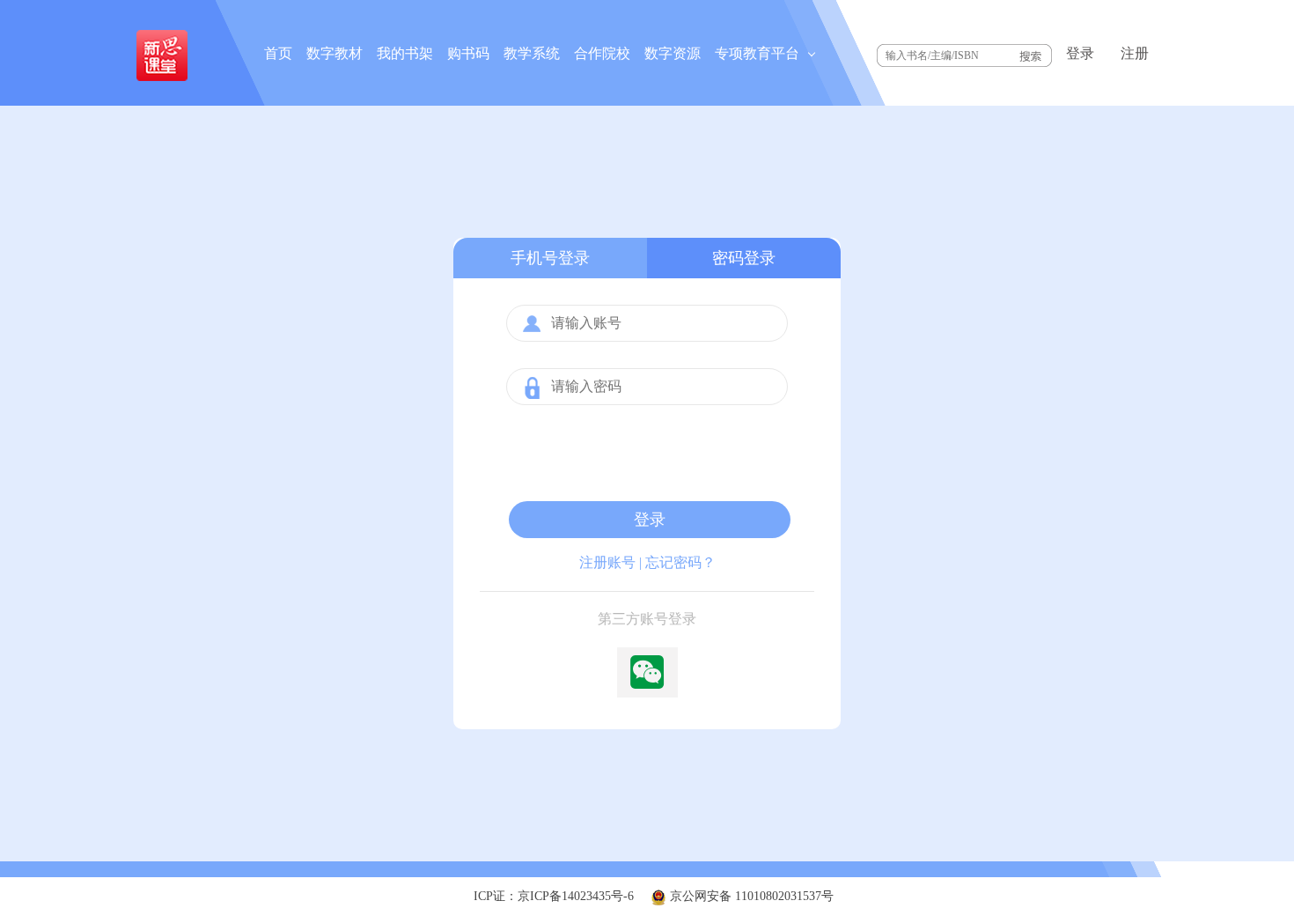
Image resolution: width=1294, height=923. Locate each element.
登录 (1080, 53)
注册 (1135, 53)
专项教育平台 (759, 53)
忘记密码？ (680, 562)
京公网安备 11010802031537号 (750, 896)
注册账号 (607, 562)
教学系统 (532, 53)
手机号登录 (550, 258)
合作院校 (602, 53)
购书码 (468, 53)
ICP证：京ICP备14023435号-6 (554, 896)
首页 (278, 53)
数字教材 (334, 53)
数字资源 (672, 53)
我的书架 (405, 53)
